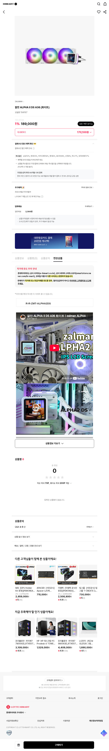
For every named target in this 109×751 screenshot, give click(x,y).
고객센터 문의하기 (54, 680)
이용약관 (66, 721)
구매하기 (59, 745)
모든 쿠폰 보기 (85, 124)
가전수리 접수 (40, 698)
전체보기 (89, 527)
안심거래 (40, 721)
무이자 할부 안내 (86, 187)
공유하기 (105, 12)
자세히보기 (42, 196)
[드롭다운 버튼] (15, 4)
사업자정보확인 (12, 721)
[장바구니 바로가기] (105, 4)
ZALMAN (18, 102)
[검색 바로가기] (99, 4)
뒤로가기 (4, 12)
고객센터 (9, 698)
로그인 (100, 698)
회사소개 (72, 698)
